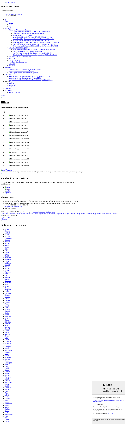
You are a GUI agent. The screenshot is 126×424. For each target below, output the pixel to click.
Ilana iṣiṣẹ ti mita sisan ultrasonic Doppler (21, 71)
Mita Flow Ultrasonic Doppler (18, 48)
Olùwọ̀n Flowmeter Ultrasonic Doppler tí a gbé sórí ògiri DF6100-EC (34, 49)
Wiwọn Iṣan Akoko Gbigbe (34, 213)
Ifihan (10, 26)
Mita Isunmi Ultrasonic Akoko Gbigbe (13, 213)
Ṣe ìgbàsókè (8, 90)
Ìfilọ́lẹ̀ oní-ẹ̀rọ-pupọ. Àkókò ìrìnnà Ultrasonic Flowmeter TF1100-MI (34, 44)
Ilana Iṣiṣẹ (8, 67)
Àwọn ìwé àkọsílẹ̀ (14, 92)
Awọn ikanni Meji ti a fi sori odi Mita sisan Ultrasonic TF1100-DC (33, 39)
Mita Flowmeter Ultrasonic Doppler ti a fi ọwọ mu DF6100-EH (32, 53)
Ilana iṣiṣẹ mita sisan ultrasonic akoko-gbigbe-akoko (25, 69)
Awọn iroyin (9, 87)
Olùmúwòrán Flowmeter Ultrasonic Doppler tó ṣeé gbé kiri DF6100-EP (35, 55)
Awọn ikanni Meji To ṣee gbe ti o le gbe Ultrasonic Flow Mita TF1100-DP (36, 42)
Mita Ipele (12, 65)
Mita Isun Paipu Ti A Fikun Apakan (20, 56)
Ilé (5, 19)
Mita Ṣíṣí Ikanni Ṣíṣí (15, 60)
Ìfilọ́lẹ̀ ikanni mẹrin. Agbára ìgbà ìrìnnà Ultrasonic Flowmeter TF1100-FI (35, 46)
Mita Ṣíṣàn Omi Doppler (90, 213)
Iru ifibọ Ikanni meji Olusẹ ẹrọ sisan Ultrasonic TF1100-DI (31, 40)
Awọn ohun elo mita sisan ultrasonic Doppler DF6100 (25, 78)
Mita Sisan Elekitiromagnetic (18, 62)
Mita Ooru (12, 64)
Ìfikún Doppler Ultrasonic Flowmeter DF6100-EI (28, 51)
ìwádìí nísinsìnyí (6, 184)
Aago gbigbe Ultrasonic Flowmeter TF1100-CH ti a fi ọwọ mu (32, 37)
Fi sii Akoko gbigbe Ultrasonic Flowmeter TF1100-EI (29, 33)
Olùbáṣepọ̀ (8, 89)
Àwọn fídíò (12, 85)
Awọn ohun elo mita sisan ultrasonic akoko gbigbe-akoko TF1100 (29, 76)
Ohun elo (8, 74)
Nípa (6, 21)
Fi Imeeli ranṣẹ (5, 217)
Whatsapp (4, 219)
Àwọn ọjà (8, 28)
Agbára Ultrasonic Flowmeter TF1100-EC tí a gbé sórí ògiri (31, 32)
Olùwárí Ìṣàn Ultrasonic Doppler (71, 213)
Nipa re (11, 23)
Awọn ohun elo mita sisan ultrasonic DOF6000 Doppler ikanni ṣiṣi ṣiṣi (30, 80)
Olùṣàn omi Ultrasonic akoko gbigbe (20, 30)
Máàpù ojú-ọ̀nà (50, 212)
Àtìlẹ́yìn (11, 83)
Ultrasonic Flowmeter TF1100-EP (23, 35)
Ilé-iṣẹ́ (10, 24)
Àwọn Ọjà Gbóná (39, 212)
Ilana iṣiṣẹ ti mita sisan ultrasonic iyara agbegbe (23, 73)
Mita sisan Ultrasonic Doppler (107, 213)
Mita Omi (12, 58)
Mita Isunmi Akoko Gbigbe (52, 213)
